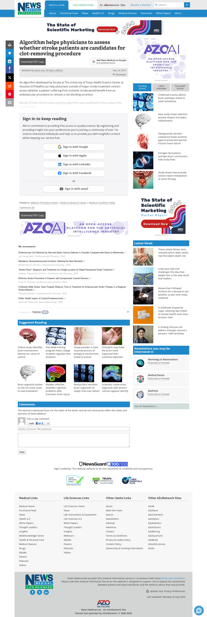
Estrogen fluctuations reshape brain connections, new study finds (173, 156)
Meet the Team (114, 510)
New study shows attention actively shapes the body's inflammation (173, 117)
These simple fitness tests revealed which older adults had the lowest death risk (173, 252)
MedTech (153, 390)
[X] (10, 77)
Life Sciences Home (83, 5)
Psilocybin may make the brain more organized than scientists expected (113, 352)
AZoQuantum (155, 535)
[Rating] (10, 53)
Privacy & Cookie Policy (118, 539)
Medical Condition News (102, 202)
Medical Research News (73, 202)
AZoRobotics (154, 523)
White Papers (26, 523)
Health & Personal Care (31, 539)
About (109, 506)
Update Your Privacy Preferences (167, 591)
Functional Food (27, 510)
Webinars (69, 535)
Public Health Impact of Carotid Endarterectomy (40, 298)
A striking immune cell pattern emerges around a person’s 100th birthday (172, 330)
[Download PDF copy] (10, 44)
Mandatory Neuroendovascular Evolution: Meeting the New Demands (50, 261)
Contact (110, 531)
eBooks (23, 552)
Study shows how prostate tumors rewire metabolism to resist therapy (172, 175)
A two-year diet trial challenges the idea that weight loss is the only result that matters (173, 273)
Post (22, 452)
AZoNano (153, 510)
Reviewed (121, 74)
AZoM (151, 506)
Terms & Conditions (116, 535)
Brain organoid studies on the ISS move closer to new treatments (30, 388)
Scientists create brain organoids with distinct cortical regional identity (115, 388)
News (22, 514)
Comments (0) (26, 207)
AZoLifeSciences (156, 544)
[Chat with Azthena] (199, 610)
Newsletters (112, 518)
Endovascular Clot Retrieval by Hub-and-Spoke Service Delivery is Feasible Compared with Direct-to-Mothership (70, 252)
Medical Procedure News (44, 202)
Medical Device (156, 375)
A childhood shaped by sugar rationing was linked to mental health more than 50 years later (173, 312)
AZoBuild (153, 539)
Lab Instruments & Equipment (80, 514)
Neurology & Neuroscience (163, 359)
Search (109, 514)
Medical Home (57, 5)
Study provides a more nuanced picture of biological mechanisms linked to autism (86, 352)
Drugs (22, 548)
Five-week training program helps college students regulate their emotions (58, 352)
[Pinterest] (10, 94)
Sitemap (110, 523)
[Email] (10, 102)
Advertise (111, 527)
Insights (23, 531)
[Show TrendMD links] (128, 311)
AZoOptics (153, 518)
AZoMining (154, 531)
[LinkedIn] (10, 61)
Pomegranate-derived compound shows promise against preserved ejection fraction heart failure (172, 138)
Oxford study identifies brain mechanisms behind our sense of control (30, 352)
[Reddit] (10, 86)
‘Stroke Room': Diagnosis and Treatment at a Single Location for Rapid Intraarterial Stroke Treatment (65, 270)
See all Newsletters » (146, 406)
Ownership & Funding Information (124, 548)
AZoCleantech (155, 514)
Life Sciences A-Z (73, 518)
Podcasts (24, 560)
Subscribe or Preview (159, 362)
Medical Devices (28, 544)
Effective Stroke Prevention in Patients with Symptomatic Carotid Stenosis (53, 278)
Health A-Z (24, 518)
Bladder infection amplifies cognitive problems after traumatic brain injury (58, 389)
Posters (23, 556)
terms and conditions (173, 578)
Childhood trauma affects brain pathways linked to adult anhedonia (172, 98)
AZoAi (151, 548)
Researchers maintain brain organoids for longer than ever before (87, 388)
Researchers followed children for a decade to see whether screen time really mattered (173, 293)
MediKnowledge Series (31, 535)
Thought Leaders (28, 527)
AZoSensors (154, 527)
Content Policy (113, 544)
